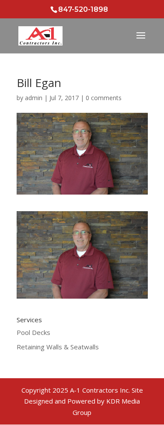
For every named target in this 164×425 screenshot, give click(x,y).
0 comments (104, 98)
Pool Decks (33, 332)
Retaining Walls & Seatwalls (58, 346)
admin (33, 98)
